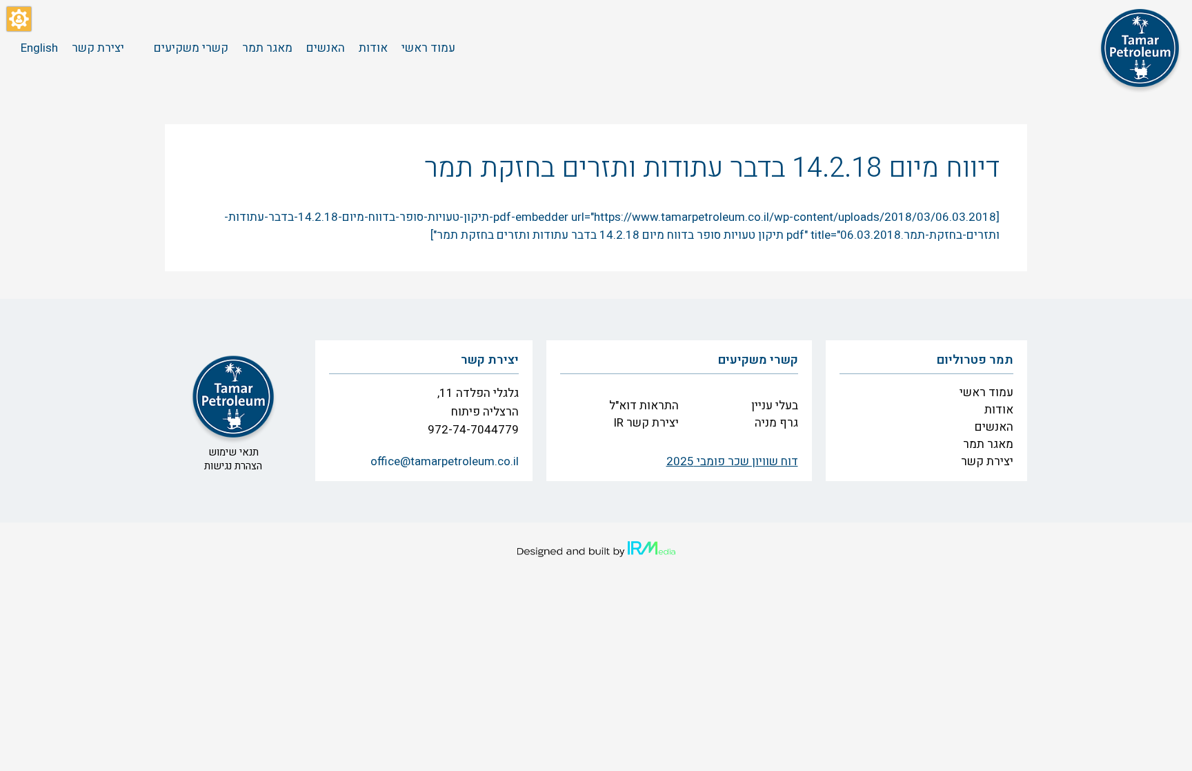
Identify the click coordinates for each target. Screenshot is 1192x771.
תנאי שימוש (233, 452)
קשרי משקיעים (758, 360)
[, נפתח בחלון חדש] (596, 549)
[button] (19, 19)
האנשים (994, 427)
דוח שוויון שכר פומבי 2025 (732, 461)
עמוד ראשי (986, 392)
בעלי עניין (774, 405)
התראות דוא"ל (644, 405)
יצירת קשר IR (646, 422)
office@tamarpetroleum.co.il (444, 461)
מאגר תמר (988, 444)
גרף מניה (776, 422)
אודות (998, 409)
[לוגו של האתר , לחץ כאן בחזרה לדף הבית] (1140, 48)
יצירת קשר (987, 461)
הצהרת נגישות (233, 466)
